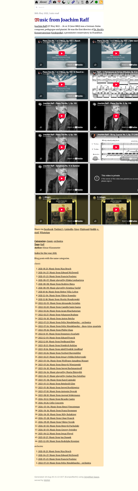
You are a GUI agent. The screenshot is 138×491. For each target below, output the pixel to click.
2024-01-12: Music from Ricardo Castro (56, 399)
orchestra (58, 241)
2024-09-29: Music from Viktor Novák (56, 422)
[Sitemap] (78, 2)
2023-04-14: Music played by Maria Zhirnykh (60, 372)
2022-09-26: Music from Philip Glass (55, 330)
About (43, 2)
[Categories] (82, 2)
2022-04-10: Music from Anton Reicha (56, 318)
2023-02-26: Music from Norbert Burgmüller (59, 353)
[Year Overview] (59, 2)
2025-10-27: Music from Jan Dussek (54, 437)
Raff (42, 244)
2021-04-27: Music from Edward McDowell (58, 272)
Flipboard (84, 229)
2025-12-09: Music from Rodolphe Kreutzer (58, 441)
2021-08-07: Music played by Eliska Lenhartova (61, 280)
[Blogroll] (73, 2)
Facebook (48, 229)
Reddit (93, 229)
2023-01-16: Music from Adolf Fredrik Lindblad (60, 349)
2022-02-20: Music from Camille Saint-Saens (59, 307)
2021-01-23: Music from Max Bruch (54, 269)
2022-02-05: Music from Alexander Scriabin (59, 303)
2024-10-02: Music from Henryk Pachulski (58, 426)
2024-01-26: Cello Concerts (51, 403)
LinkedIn (68, 229)
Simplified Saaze (91, 477)
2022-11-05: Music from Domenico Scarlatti (58, 334)
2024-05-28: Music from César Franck (56, 418)
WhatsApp (45, 232)
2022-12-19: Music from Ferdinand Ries (56, 341)
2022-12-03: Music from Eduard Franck (56, 338)
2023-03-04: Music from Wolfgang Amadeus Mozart (63, 361)
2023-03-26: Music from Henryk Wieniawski (59, 364)
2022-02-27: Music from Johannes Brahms (58, 315)
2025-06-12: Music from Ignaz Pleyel (55, 433)
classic (49, 241)
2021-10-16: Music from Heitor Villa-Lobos (58, 292)
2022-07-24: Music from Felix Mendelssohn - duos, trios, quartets (69, 326)
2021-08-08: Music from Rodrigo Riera (56, 284)
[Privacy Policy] (87, 2)
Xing (76, 229)
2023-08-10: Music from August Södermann (59, 395)
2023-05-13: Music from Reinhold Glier (56, 384)
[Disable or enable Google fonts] (92, 2)
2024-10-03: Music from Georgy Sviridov (57, 430)
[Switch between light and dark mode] (64, 2)
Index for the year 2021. (45, 253)
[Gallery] (54, 2)
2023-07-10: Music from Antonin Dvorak (57, 391)
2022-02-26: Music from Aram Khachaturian (59, 311)
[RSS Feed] (101, 2)
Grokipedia (57, 33)
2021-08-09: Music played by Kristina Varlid (59, 288)
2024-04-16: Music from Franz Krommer (57, 410)
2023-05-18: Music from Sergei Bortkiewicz (58, 387)
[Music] (50, 2)
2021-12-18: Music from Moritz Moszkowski (59, 299)
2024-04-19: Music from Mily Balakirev (57, 414)
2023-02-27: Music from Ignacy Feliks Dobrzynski (62, 357)
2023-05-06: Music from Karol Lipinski (57, 380)
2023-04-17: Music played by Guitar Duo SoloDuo (61, 376)
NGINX (47, 480)
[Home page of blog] (36, 2)
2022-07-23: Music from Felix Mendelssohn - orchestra (64, 322)
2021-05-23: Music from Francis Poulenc (57, 276)
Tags (36, 244)
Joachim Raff (40, 26)
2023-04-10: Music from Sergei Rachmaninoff (60, 368)
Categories (39, 241)
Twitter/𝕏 (59, 229)
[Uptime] (96, 2)
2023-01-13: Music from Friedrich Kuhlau (57, 345)
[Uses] (68, 2)
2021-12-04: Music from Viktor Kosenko (57, 295)
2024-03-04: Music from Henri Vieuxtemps (59, 407)
